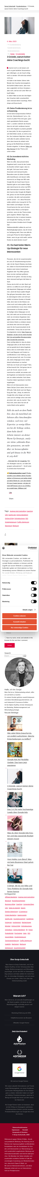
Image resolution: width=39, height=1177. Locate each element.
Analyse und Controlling (18, 511)
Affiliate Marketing (11, 897)
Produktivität (9, 933)
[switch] (34, 589)
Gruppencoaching (19, 919)
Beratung (8, 901)
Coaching (30, 511)
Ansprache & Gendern (20, 1132)
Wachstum (8, 526)
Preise (30, 930)
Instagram (8, 922)
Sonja (12, 54)
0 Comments (20, 54)
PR (27, 930)
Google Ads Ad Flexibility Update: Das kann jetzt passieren (18, 762)
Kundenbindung (21, 6)
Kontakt (25, 1130)
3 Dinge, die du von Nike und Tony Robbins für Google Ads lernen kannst (19, 889)
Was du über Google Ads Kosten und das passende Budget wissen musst (20, 836)
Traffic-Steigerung (23, 522)
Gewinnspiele (21, 915)
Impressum (15, 1130)
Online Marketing (22, 515)
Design (23, 908)
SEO (26, 518)
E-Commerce (23, 911)
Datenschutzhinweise (20, 1127)
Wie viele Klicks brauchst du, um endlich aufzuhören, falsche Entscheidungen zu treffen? (20, 736)
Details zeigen (28, 610)
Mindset (7, 926)
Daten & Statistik (14, 908)
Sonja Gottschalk (9, 6)
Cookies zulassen (19, 616)
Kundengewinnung (14, 48)
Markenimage (26, 922)
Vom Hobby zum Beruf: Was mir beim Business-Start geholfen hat (20, 862)
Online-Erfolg (9, 518)
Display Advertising (11, 911)
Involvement (17, 922)
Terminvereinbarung (12, 940)
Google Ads (12, 515)
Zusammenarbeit (19, 948)
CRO (6, 515)
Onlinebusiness (19, 518)
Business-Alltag (10, 904)
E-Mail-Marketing (10, 915)
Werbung (16, 526)
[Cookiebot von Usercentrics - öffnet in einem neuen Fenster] (28, 548)
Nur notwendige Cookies (19, 627)
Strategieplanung (13, 51)
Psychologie (18, 933)
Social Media (9, 937)
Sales (25, 933)
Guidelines (30, 919)
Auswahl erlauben (19, 622)
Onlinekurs (8, 930)
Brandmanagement (18, 901)
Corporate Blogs (28, 904)
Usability (8, 944)
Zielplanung (9, 948)
